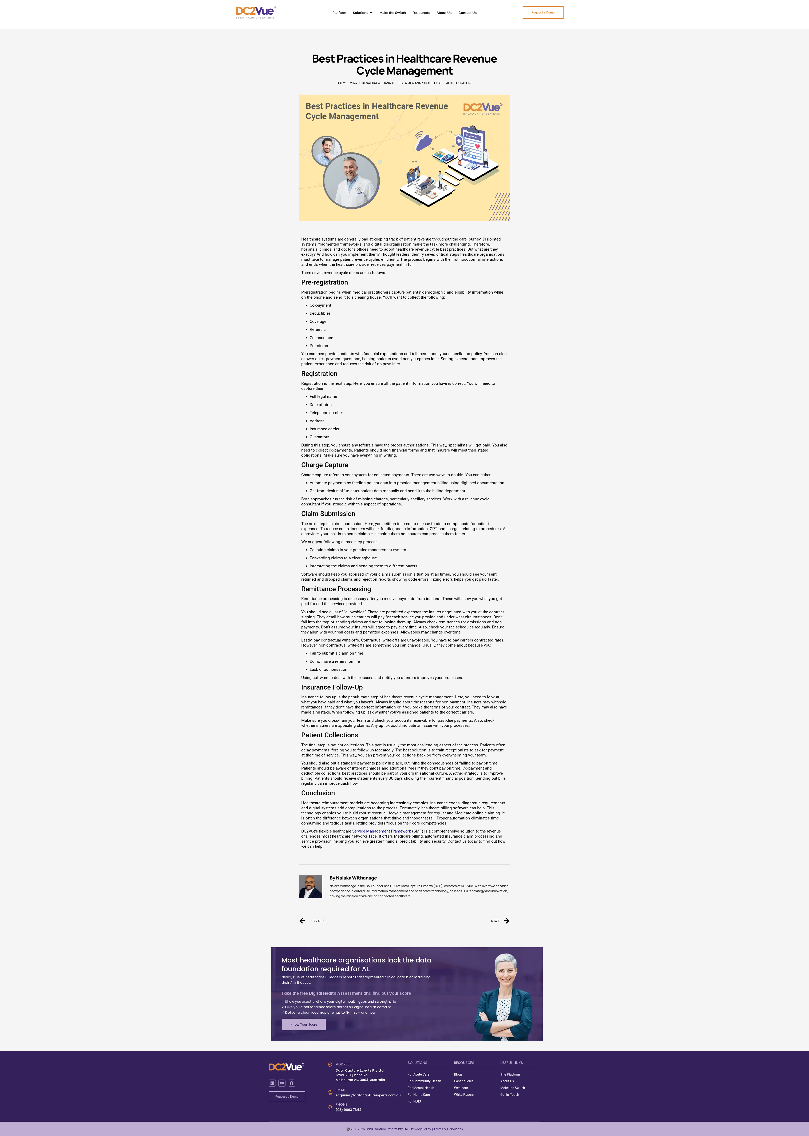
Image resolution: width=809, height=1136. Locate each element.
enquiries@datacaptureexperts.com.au (368, 1095)
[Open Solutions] (371, 12)
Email (341, 1089)
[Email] (330, 1092)
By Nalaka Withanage (353, 878)
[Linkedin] (272, 1083)
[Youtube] (281, 1083)
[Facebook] (291, 1083)
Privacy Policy (421, 1129)
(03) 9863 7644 (349, 1110)
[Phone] (330, 1107)
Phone (341, 1104)
